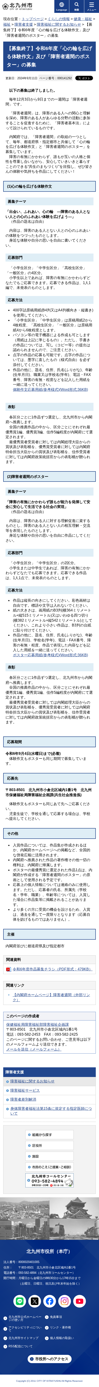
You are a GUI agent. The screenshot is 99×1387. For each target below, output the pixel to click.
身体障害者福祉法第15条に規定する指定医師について (51, 1111)
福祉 (7, 24)
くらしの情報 (59, 19)
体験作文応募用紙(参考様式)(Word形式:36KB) (50, 390)
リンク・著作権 (60, 1327)
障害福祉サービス (25, 1090)
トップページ (33, 19)
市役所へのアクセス (51, 1359)
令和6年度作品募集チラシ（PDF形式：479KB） (53, 969)
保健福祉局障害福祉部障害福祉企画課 (37, 1024)
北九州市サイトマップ (23, 1338)
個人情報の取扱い (62, 1338)
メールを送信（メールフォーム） (33, 1049)
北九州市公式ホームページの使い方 (25, 1318)
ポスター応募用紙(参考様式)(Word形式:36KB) (50, 655)
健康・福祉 (83, 19)
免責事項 (56, 1317)
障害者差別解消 (23, 1099)
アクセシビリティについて (25, 1329)
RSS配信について (21, 1346)
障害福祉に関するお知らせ (59, 24)
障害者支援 (24, 24)
